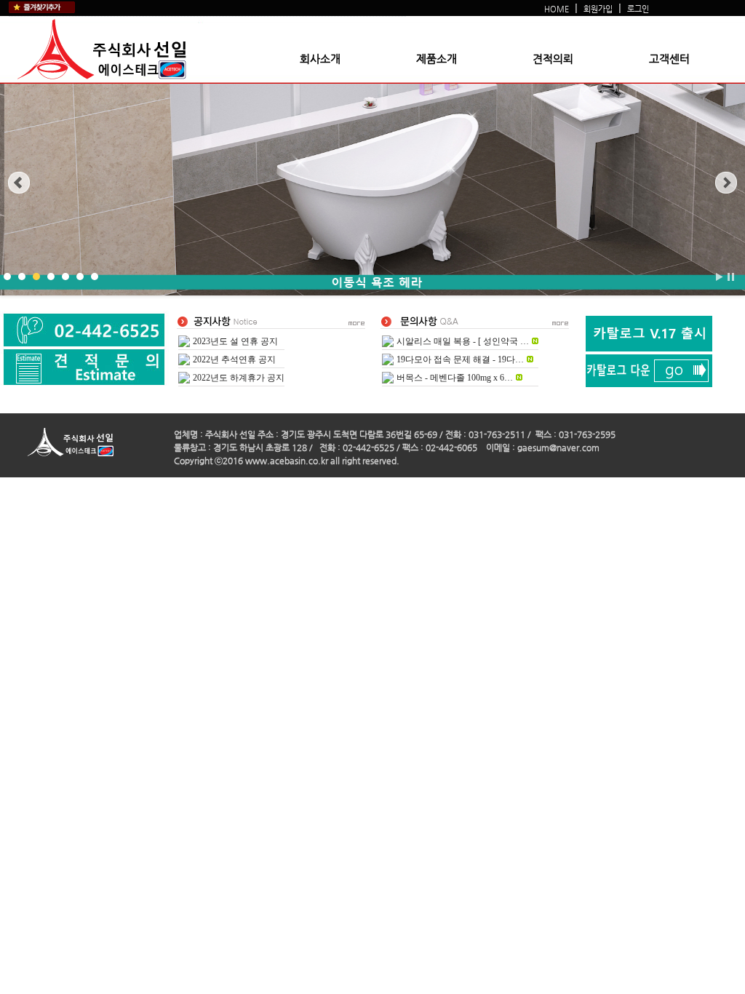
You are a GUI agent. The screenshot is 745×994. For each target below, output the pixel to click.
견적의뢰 (553, 58)
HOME (556, 9)
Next (726, 182)
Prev (19, 182)
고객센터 (669, 58)
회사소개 (320, 58)
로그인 (638, 9)
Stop (731, 277)
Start (719, 277)
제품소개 (436, 58)
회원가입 (598, 9)
